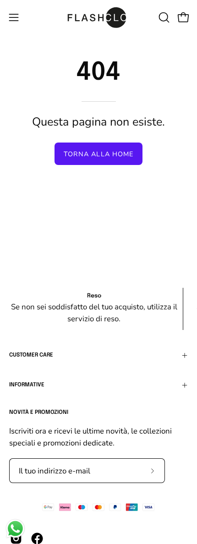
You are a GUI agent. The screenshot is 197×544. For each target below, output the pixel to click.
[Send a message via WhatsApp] (15, 528)
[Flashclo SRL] (98, 17)
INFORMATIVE (26, 385)
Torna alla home (98, 154)
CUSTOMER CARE (31, 355)
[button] (163, 17)
